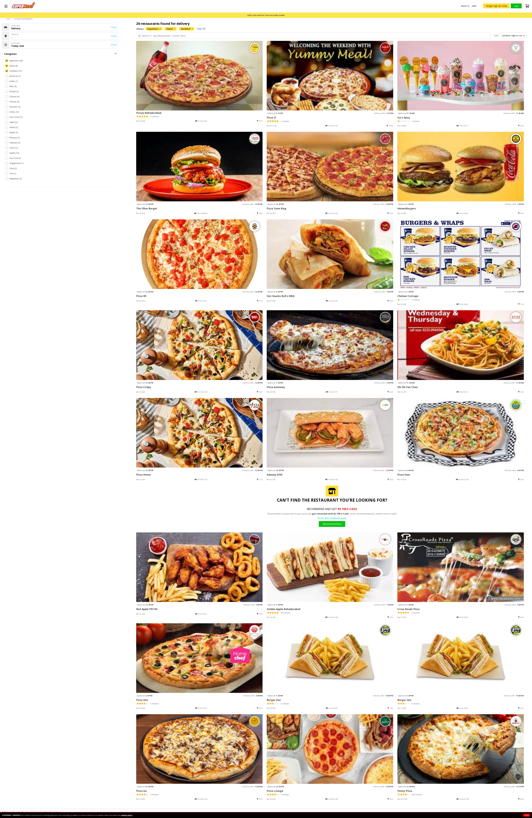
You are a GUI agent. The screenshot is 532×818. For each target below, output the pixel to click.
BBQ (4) (13, 86)
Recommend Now (332, 523)
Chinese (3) (14, 101)
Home (8, 19)
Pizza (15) (13, 147)
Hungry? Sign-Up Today (496, 6)
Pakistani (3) (14, 142)
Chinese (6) (14, 96)
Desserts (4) (14, 106)
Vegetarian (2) (15, 178)
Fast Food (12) (16, 117)
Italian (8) (13, 65)
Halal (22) (13, 122)
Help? (474, 6)
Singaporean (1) (16, 163)
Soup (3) (13, 168)
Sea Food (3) (15, 158)
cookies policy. (127, 815)
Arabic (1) (13, 81)
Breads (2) (14, 91)
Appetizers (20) (16, 60)
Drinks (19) (14, 112)
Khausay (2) (14, 137)
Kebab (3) (13, 132)
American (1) (15, 76)
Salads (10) (14, 153)
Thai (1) (12, 173)
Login (516, 6)
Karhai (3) (13, 127)
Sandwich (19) (15, 71)
